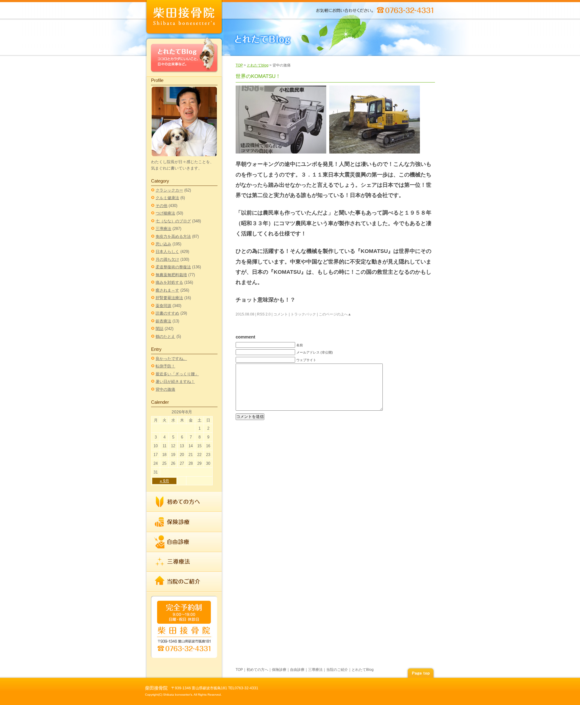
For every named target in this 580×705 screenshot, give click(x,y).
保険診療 (184, 522)
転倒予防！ (165, 366)
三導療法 (163, 228)
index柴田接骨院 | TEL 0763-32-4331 (184, 18)
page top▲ (420, 672)
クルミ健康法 (167, 198)
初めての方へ (184, 502)
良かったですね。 (171, 358)
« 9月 (164, 481)
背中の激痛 (165, 389)
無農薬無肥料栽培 (171, 275)
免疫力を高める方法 (173, 236)
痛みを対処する (169, 282)
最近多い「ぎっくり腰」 (177, 374)
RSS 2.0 (264, 314)
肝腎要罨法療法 (169, 298)
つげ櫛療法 (165, 213)
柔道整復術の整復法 (173, 267)
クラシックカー (169, 190)
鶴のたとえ (165, 336)
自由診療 (184, 542)
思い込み (163, 244)
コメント (280, 314)
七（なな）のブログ (173, 221)
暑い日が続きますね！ (175, 381)
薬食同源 (163, 305)
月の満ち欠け (167, 259)
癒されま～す (167, 290)
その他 (161, 205)
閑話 (159, 328)
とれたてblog (258, 65)
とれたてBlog (184, 56)
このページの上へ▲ (335, 314)
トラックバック (303, 314)
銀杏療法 (163, 321)
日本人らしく (167, 251)
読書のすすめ (167, 313)
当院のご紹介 (184, 581)
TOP (239, 65)
